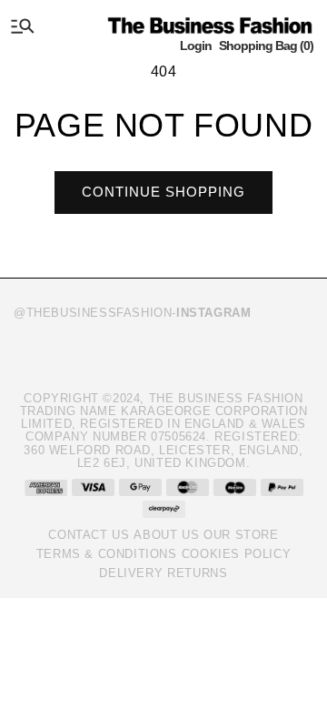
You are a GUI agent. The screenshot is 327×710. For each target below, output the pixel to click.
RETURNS (197, 573)
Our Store (240, 535)
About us (166, 535)
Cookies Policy (236, 554)
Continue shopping (163, 191)
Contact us (88, 535)
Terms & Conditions (106, 554)
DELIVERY (131, 573)
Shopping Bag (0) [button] (266, 45)
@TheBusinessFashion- (132, 313)
